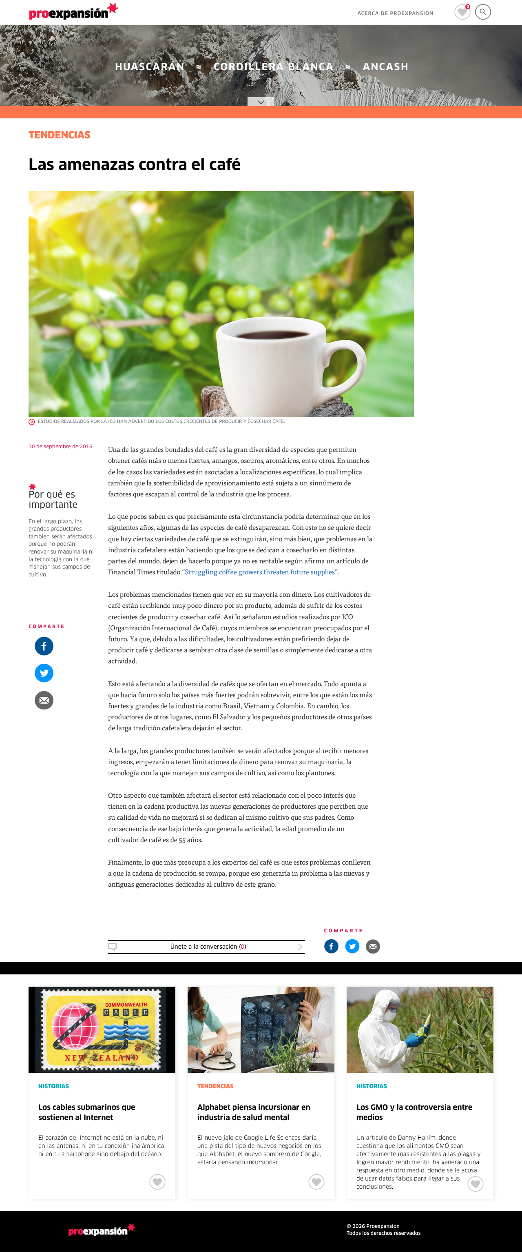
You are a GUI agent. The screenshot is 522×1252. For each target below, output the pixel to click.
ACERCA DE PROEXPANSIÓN (395, 13)
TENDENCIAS (60, 136)
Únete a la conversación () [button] (208, 947)
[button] (472, 699)
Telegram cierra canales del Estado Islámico (470, 796)
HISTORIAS (458, 774)
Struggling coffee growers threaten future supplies (260, 571)
